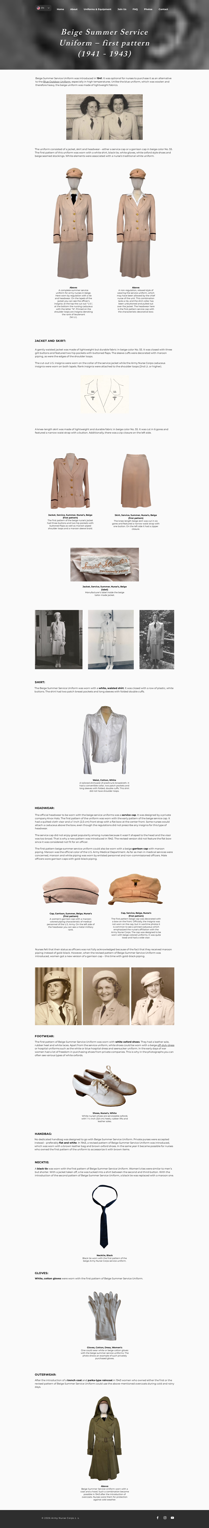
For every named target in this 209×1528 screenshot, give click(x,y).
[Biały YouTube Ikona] (172, 1518)
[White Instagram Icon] (165, 1518)
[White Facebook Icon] (158, 1518)
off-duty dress (166, 1045)
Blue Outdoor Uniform (57, 81)
